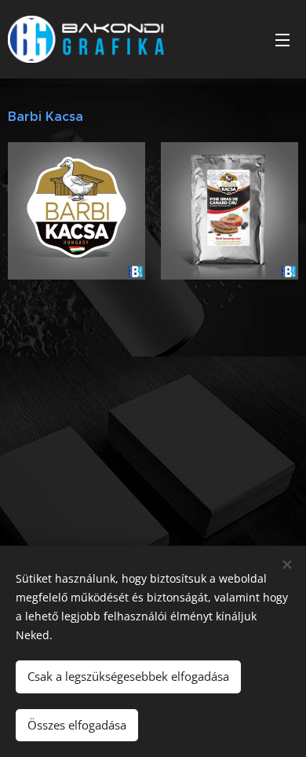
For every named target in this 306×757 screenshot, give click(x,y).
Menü (282, 39)
